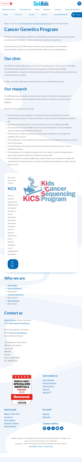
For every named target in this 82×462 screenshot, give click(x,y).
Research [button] (46, 10)
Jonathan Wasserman (15, 295)
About (6, 15)
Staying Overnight (49, 383)
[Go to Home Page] (41, 4)
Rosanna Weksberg (15, 288)
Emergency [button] (5, 3)
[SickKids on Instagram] (44, 428)
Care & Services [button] (25, 10)
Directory (18, 15)
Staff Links (46, 417)
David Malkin (12, 285)
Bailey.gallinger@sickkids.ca (19, 323)
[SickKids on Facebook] (49, 428)
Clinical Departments (25, 23)
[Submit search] (79, 3)
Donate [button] (78, 15)
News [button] (37, 10)
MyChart (46, 392)
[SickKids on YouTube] (57, 428)
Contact (31, 15)
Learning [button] (57, 10)
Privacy (40, 446)
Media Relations (10, 426)
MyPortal (46, 414)
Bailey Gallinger (13, 301)
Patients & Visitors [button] (8, 10)
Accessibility (33, 446)
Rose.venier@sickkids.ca (18, 333)
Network (44, 15)
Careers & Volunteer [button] (72, 10)
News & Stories (48, 386)
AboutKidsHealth (60, 15)
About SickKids (48, 380)
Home (6, 23)
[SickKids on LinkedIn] (61, 428)
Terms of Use (48, 446)
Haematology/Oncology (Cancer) (42, 23)
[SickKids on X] (53, 428)
